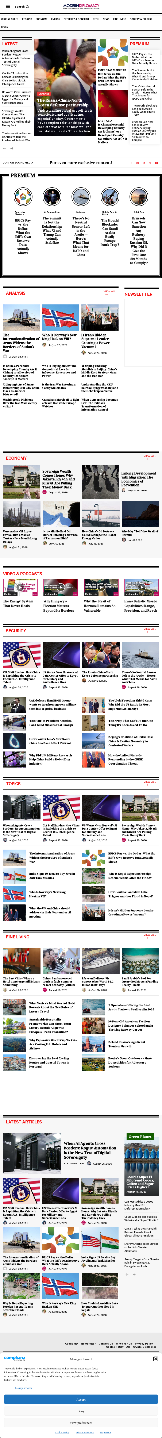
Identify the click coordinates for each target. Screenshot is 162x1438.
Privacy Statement (85, 1432)
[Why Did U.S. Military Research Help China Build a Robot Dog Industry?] (14, 759)
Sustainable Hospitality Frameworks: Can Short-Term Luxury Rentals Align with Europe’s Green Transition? (50, 1025)
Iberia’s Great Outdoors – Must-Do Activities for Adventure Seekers (130, 1062)
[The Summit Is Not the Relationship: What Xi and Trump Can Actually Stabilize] (52, 197)
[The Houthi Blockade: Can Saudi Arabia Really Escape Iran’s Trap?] (110, 197)
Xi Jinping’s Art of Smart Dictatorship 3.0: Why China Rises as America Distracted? (21, 389)
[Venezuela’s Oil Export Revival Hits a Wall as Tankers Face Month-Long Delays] (21, 514)
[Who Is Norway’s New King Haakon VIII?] (60, 317)
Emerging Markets (112, 70)
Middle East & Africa (109, 213)
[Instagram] (137, 163)
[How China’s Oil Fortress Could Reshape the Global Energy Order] (101, 514)
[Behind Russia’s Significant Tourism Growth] (93, 1044)
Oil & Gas (139, 212)
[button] (156, 1359)
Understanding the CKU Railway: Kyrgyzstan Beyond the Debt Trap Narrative (99, 388)
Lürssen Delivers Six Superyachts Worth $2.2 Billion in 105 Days (97, 982)
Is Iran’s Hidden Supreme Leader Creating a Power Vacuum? (95, 340)
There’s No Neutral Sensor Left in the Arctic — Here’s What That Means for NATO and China (144, 92)
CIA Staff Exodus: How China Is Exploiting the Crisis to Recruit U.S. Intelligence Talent (15, 79)
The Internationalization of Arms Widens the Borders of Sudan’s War (16, 137)
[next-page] (11, 148)
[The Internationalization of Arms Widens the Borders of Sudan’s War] (21, 317)
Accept (81, 1399)
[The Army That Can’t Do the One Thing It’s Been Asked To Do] (93, 723)
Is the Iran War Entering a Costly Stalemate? (59, 386)
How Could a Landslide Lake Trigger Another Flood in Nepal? (131, 894)
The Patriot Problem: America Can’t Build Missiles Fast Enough (51, 723)
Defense (44, 93)
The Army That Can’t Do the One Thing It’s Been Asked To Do (130, 723)
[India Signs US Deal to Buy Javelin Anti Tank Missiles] (14, 876)
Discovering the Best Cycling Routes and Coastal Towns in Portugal (49, 1062)
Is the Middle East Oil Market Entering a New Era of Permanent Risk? (60, 535)
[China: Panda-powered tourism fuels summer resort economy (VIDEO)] (61, 961)
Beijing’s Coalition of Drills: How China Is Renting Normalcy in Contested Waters (130, 741)
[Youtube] (156, 163)
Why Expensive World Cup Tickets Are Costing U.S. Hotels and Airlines (53, 1044)
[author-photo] (5, 356)
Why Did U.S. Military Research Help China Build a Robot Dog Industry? (50, 759)
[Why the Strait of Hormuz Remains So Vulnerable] (101, 587)
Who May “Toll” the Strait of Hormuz (140, 533)
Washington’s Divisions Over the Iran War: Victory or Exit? (20, 403)
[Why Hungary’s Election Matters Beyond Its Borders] (60, 587)
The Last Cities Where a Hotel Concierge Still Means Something (21, 982)
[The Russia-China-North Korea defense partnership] (65, 87)
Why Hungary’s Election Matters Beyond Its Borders (58, 606)
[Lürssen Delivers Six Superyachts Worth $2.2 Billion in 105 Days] (101, 961)
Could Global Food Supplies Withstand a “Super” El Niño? (141, 1218)
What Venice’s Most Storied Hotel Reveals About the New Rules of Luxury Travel (52, 1007)
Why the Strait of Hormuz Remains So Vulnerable (100, 606)
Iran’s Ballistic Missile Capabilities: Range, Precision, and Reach (140, 606)
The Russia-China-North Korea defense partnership (62, 102)
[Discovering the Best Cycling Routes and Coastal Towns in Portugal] (14, 1062)
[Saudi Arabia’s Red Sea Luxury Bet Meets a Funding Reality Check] (140, 961)
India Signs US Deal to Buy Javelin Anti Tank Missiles (52, 876)
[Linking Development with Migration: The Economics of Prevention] (100, 482)
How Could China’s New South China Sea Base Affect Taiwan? (50, 741)
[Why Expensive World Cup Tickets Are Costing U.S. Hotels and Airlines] (14, 1044)
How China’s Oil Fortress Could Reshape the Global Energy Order (99, 535)
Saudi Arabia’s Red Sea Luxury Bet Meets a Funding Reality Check (140, 982)
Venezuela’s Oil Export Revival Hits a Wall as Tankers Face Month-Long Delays (20, 537)
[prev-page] (4, 148)
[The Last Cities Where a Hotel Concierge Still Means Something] (21, 961)
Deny (81, 1411)
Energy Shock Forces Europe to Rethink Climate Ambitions (141, 1247)
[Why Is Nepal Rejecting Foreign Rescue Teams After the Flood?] (93, 876)
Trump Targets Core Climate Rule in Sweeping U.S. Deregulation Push (141, 1262)
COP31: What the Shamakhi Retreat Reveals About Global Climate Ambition (140, 1232)
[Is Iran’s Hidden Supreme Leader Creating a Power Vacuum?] (100, 317)
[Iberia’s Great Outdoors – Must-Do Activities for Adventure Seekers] (93, 1062)
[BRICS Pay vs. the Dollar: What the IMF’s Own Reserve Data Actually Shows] (113, 52)
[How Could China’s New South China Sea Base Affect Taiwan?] (14, 741)
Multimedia (10, 594)
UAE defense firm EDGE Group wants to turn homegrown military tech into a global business (53, 704)
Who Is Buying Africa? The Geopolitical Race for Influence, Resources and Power (59, 371)
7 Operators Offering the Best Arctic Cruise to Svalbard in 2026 (131, 1007)
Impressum (105, 1432)
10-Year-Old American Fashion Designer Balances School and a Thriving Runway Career (130, 1025)
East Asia (105, 120)
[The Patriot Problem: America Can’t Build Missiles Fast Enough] (14, 723)
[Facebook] (131, 163)
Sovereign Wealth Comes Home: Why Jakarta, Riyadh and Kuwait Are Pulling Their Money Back (16, 118)
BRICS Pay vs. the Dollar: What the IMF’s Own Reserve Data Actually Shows (112, 79)
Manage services (23, 1387)
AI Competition (52, 212)
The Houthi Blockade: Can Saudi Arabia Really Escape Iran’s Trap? (145, 110)
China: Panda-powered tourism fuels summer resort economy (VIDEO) (59, 982)
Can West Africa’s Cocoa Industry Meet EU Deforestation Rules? (138, 1205)
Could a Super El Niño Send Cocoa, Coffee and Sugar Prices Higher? (140, 1181)
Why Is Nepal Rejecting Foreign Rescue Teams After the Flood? (130, 876)
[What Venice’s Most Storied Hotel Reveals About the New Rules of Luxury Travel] (14, 1007)
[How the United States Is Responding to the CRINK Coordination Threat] (93, 759)
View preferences (81, 1422)
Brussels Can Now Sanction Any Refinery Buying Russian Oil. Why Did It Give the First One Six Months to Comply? (144, 131)
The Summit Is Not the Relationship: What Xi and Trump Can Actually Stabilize (145, 75)
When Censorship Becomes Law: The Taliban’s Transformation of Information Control (99, 404)
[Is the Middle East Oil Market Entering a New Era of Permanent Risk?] (61, 514)
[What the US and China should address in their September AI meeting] (14, 912)
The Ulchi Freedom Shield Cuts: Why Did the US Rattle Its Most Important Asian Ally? (130, 704)
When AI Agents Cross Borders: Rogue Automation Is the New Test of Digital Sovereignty (16, 58)
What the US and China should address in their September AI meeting (50, 912)
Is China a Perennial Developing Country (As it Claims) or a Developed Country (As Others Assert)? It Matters (112, 133)
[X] (150, 163)
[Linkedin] (143, 163)
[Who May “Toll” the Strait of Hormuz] (140, 514)
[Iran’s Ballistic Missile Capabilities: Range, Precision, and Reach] (141, 587)
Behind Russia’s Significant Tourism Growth (126, 1044)
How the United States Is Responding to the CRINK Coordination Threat (125, 759)
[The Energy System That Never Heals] (20, 587)
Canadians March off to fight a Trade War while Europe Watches (60, 403)
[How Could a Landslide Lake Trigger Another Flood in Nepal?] (93, 894)
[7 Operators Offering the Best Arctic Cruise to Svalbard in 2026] (93, 1007)
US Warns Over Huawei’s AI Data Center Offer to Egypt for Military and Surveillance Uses (16, 97)
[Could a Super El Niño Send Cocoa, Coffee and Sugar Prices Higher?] (141, 1166)
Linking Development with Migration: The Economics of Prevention (139, 479)
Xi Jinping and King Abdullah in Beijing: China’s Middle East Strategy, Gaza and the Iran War (99, 371)
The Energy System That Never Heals (18, 603)
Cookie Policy (62, 1432)
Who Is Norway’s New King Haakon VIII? (59, 337)
